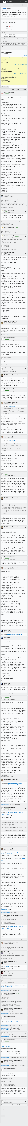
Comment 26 (6, 1042)
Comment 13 (6, 559)
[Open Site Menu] (2, 2)
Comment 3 (6, 324)
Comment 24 (6, 982)
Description (6, 94)
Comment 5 (6, 358)
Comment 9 (6, 437)
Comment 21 (6, 849)
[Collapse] (25, 94)
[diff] (3, 814)
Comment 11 (6, 499)
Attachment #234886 (5, 912)
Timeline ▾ (24, 89)
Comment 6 (6, 376)
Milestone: (6, 36)
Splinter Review (23, 64)
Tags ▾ (18, 89)
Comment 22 (6, 923)
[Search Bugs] (20, 2)
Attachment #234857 (5, 804)
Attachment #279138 (5, 989)
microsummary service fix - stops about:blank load (12, 57)
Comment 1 (6, 212)
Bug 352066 (6, 966)
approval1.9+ (7, 81)
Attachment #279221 (5, 1027)
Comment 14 (6, 568)
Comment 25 (6, 1019)
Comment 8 (6, 403)
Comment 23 (6, 963)
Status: (6, 34)
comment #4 (12, 406)
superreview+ (6, 80)
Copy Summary (17, 5)
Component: (5, 22)
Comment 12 (6, 528)
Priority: (6, 28)
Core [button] (10, 21)
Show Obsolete (5, 86)
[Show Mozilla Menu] (4, 2)
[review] (7, 814)
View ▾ (25, 5)
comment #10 (12, 502)
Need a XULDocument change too (8, 76)
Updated (6, 196)
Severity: (6, 29)
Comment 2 (6, 254)
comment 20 (4, 909)
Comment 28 (6, 1085)
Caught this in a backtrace (6, 51)
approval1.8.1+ (9, 71)
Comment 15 (6, 631)
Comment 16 (6, 638)
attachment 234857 (12, 812)
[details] (20, 812)
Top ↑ (3, 1115)
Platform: (6, 23)
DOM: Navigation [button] (13, 22)
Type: (7, 26)
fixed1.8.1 (7, 946)
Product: (6, 21)
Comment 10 (6, 475)
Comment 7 (6, 391)
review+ (7, 62)
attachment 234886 (12, 926)
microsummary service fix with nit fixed (9, 67)
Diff (18, 64)
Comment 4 (6, 340)
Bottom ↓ (13, 89)
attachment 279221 (12, 1045)
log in (7, 1107)
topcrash (7, 334)
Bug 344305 (8, 8)
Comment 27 (6, 1071)
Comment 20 (6, 809)
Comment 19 (6, 780)
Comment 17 (6, 684)
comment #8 (12, 440)
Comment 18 (6, 699)
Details (25, 55)
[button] (24, 2)
